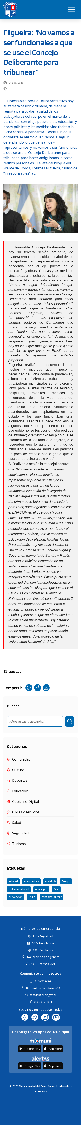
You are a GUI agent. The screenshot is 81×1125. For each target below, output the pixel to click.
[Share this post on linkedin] (46, 687)
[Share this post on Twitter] (28, 687)
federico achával (19, 889)
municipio (41, 889)
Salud (32, 897)
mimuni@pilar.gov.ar (43, 995)
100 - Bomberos (43, 950)
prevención (15, 897)
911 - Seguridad (43, 936)
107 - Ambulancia (43, 943)
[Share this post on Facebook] (37, 687)
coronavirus (31, 881)
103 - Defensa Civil (43, 964)
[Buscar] (69, 721)
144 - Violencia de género (43, 957)
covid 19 (50, 881)
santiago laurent (52, 897)
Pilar (56, 889)
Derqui (66, 881)
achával (13, 881)
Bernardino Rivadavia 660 (43, 988)
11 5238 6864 (43, 981)
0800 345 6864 (43, 1002)
